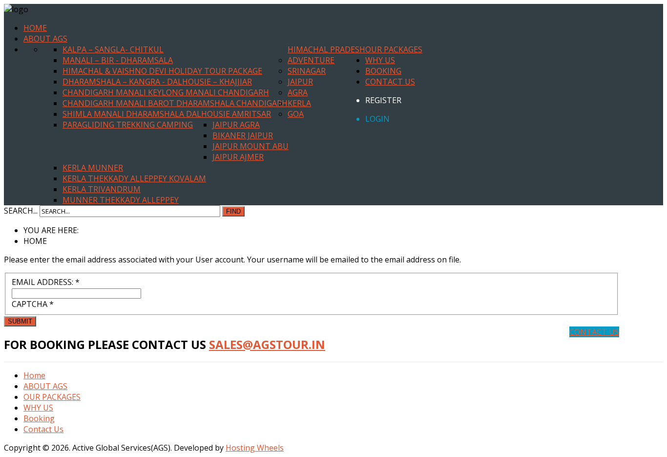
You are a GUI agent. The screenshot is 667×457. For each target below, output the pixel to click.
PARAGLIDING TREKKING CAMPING (128, 124)
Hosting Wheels (255, 447)
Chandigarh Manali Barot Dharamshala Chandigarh (175, 103)
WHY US (380, 60)
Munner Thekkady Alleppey (121, 200)
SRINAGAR (307, 70)
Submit (20, 321)
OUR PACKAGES (393, 49)
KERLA (299, 103)
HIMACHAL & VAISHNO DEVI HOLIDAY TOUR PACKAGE (162, 70)
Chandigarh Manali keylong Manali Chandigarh (166, 92)
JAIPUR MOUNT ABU (250, 146)
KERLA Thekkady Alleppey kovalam (134, 178)
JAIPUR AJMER (238, 157)
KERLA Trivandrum (102, 189)
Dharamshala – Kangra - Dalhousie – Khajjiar (157, 81)
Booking (383, 70)
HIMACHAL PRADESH (326, 49)
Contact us (594, 331)
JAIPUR (300, 81)
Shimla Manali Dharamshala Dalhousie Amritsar (167, 114)
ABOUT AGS (45, 38)
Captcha (33, 304)
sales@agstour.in (267, 344)
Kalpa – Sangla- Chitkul (113, 49)
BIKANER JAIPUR (242, 135)
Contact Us (390, 81)
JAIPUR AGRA (236, 124)
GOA (296, 114)
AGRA (298, 92)
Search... (21, 210)
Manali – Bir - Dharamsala (118, 60)
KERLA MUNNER (93, 167)
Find (233, 211)
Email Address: (46, 282)
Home (35, 27)
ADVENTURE (311, 60)
